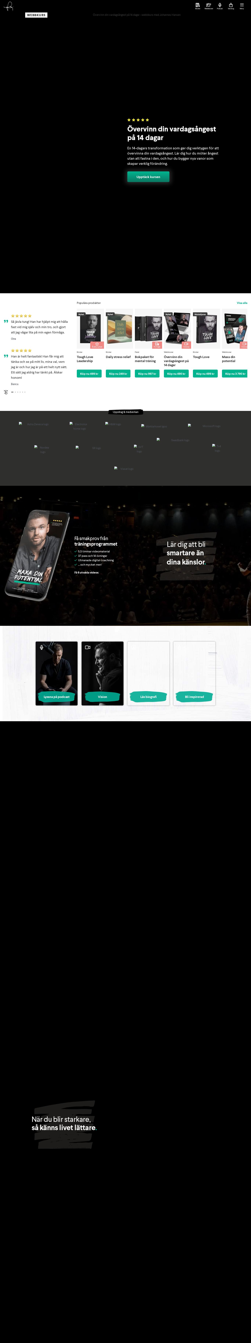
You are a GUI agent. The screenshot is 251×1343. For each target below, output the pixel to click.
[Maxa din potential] (235, 328)
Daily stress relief (118, 357)
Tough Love (201, 357)
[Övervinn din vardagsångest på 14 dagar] (177, 328)
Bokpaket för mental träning (145, 359)
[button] (12, 392)
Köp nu (89, 373)
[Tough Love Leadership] (90, 328)
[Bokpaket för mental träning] (148, 328)
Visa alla (242, 302)
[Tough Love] (206, 328)
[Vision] (102, 673)
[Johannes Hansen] (8, 6)
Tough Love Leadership (85, 359)
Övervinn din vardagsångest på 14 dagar (176, 361)
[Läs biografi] (148, 673)
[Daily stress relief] (119, 328)
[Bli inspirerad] (194, 673)
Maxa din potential (228, 359)
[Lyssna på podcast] (57, 673)
